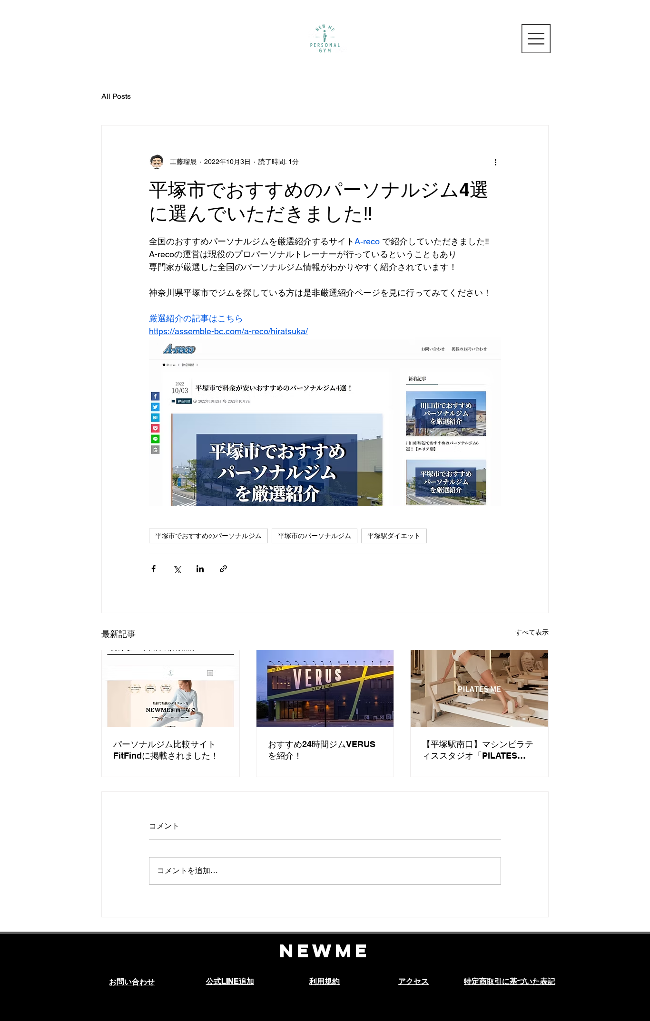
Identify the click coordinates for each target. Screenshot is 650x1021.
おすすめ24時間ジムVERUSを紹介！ (321, 750)
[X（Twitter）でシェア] (176, 568)
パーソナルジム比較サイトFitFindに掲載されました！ (166, 750)
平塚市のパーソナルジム (314, 535)
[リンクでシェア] (223, 568)
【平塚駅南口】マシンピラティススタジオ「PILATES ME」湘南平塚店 (477, 750)
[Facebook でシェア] (153, 568)
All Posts (116, 96)
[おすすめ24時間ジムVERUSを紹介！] (325, 688)
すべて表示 (532, 632)
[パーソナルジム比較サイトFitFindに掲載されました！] (170, 688)
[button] (536, 38)
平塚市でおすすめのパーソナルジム (208, 535)
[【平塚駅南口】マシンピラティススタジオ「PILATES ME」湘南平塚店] (479, 688)
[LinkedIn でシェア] (200, 568)
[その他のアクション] (495, 161)
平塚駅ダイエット (394, 535)
